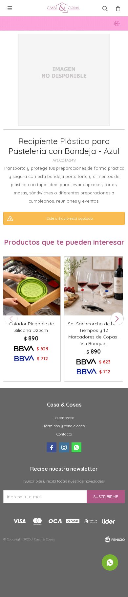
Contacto (64, 434)
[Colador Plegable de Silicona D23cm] (31, 285)
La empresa (64, 417)
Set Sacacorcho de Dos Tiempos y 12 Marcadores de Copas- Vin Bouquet (93, 333)
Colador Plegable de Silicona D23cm (31, 327)
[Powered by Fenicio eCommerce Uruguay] (115, 539)
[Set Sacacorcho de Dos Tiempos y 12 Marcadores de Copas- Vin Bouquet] (93, 285)
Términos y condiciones (64, 425)
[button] (117, 318)
